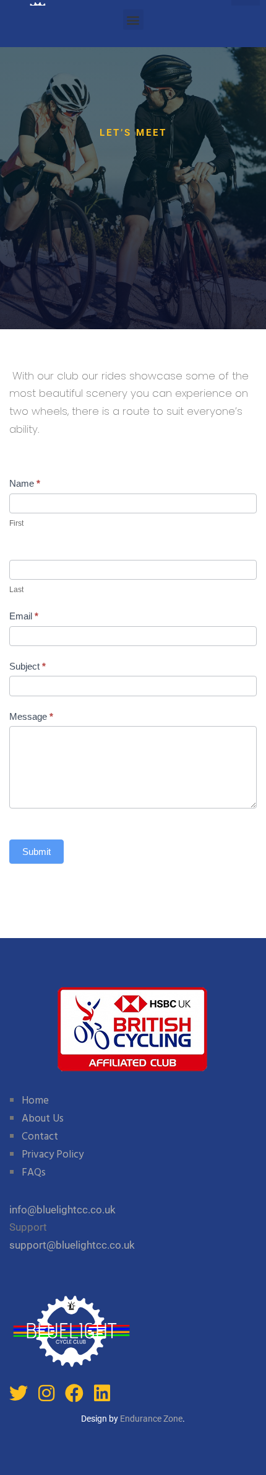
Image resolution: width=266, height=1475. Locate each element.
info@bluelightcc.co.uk (62, 1209)
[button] (133, 19)
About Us (43, 1118)
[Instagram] (46, 1393)
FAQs (34, 1172)
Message (31, 716)
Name (24, 483)
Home (35, 1100)
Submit (36, 851)
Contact (40, 1136)
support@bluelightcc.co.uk (72, 1245)
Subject (27, 666)
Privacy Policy (53, 1154)
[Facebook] (74, 1393)
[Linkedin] (102, 1393)
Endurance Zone (151, 1419)
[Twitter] (18, 1393)
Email (23, 616)
